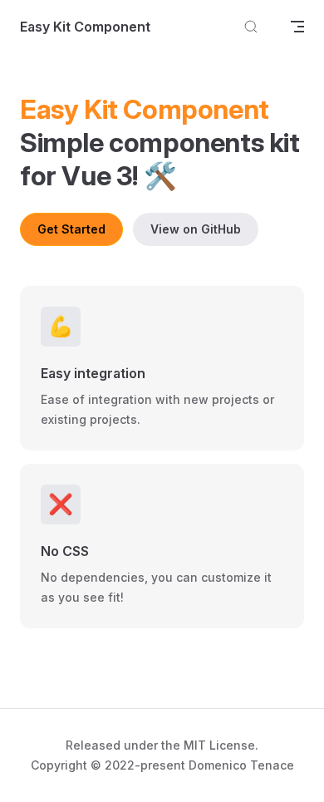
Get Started (71, 229)
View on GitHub (195, 229)
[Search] (251, 27)
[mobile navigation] (297, 26)
